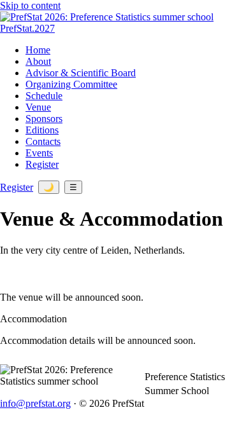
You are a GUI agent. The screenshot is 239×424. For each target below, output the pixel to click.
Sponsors (43, 118)
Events (39, 152)
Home (37, 49)
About (38, 61)
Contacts (43, 141)
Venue (38, 107)
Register (42, 164)
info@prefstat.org (35, 403)
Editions (42, 130)
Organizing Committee (71, 84)
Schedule (43, 95)
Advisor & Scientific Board (80, 72)
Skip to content (30, 5)
